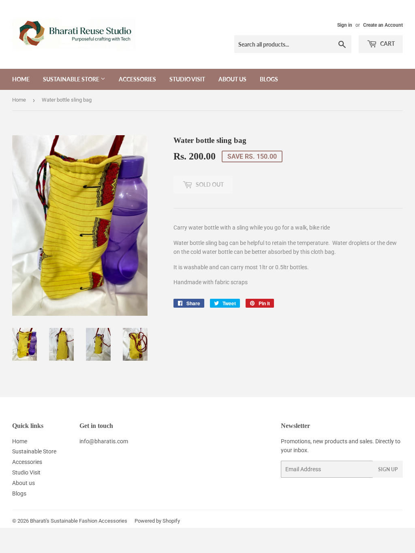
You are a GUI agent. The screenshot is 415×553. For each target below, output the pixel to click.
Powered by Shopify (157, 521)
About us (232, 79)
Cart (387, 43)
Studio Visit (187, 79)
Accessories (137, 79)
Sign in (344, 25)
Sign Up (388, 469)
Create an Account (383, 25)
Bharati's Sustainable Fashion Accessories (78, 521)
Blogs (269, 79)
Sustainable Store (72, 79)
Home (21, 79)
